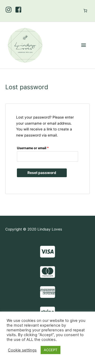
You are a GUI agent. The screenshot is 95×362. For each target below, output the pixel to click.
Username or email (40, 147)
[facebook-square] (19, 9)
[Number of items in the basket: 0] (85, 10)
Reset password (41, 173)
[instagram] (9, 9)
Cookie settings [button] (22, 350)
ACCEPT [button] (50, 350)
